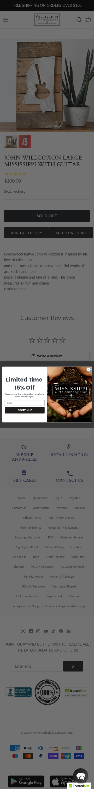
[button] (80, 775)
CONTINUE (24, 410)
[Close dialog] (89, 369)
